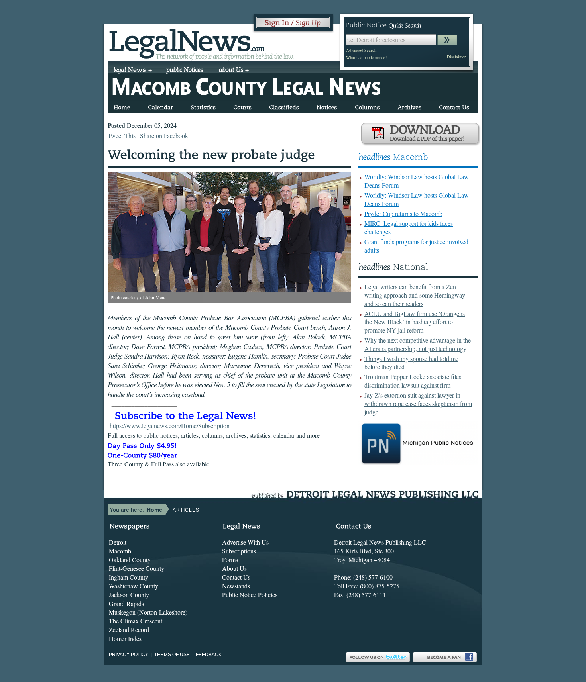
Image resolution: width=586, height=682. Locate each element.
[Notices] (327, 106)
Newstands (236, 586)
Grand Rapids (126, 603)
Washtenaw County (133, 586)
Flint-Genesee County (136, 568)
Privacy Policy (128, 654)
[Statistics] (203, 106)
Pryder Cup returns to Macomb (403, 213)
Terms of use (172, 654)
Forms (230, 559)
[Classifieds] (284, 106)
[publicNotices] (184, 70)
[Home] (122, 106)
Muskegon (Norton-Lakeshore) (148, 612)
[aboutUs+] (233, 70)
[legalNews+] (133, 70)
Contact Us (236, 577)
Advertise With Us (245, 542)
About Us (234, 568)
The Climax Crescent (135, 621)
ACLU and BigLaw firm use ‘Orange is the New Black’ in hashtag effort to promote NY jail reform (414, 321)
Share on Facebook (164, 135)
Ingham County (128, 577)
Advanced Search (361, 50)
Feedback (209, 654)
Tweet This (122, 135)
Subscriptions (239, 551)
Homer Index (125, 638)
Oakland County (130, 559)
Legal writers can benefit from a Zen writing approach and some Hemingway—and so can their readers (418, 295)
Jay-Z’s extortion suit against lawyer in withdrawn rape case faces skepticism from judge (418, 403)
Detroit (117, 542)
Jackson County (129, 594)
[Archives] (409, 106)
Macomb (120, 551)
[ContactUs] (454, 106)
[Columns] (367, 106)
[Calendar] (160, 106)
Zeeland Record (129, 629)
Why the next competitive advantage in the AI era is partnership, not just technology (417, 344)
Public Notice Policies (249, 594)
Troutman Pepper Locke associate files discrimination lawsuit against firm (412, 380)
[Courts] (242, 106)
